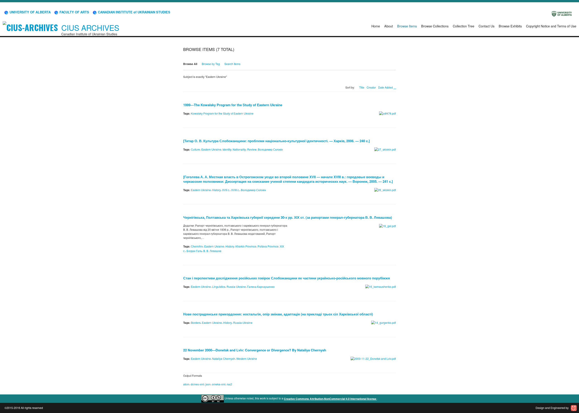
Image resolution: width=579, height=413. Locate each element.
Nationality (239, 149)
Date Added (386, 87)
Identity (227, 149)
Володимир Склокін (270, 149)
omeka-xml (218, 384)
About (388, 26)
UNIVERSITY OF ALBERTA (30, 12)
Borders (196, 322)
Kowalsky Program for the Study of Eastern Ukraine (222, 113)
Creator (371, 87)
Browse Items (407, 26)
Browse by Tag (211, 64)
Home (375, 26)
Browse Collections (434, 26)
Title (361, 87)
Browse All (190, 64)
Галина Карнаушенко (261, 286)
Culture (195, 149)
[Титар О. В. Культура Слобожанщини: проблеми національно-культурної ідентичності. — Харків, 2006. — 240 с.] (276, 140)
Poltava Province (268, 246)
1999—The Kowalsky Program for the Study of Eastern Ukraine (232, 104)
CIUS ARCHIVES (90, 27)
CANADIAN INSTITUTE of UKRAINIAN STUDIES (133, 12)
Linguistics (218, 286)
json (208, 384)
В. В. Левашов (212, 250)
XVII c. (226, 190)
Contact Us (486, 26)
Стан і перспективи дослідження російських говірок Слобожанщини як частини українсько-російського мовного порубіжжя (286, 278)
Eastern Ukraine (211, 149)
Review (251, 149)
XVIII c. (235, 190)
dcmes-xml (197, 384)
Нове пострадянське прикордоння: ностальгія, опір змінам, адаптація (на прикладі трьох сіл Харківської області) (278, 314)
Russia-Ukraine (236, 286)
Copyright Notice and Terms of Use (551, 26)
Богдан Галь (194, 250)
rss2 (229, 384)
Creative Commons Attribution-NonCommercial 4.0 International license (330, 399)
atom (186, 384)
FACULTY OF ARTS (74, 12)
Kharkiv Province (245, 246)
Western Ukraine (246, 358)
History (216, 190)
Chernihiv (197, 246)
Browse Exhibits (510, 26)
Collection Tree (463, 26)
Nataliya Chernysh (223, 358)
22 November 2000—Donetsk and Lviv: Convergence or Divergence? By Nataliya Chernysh (254, 350)
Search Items (232, 64)
